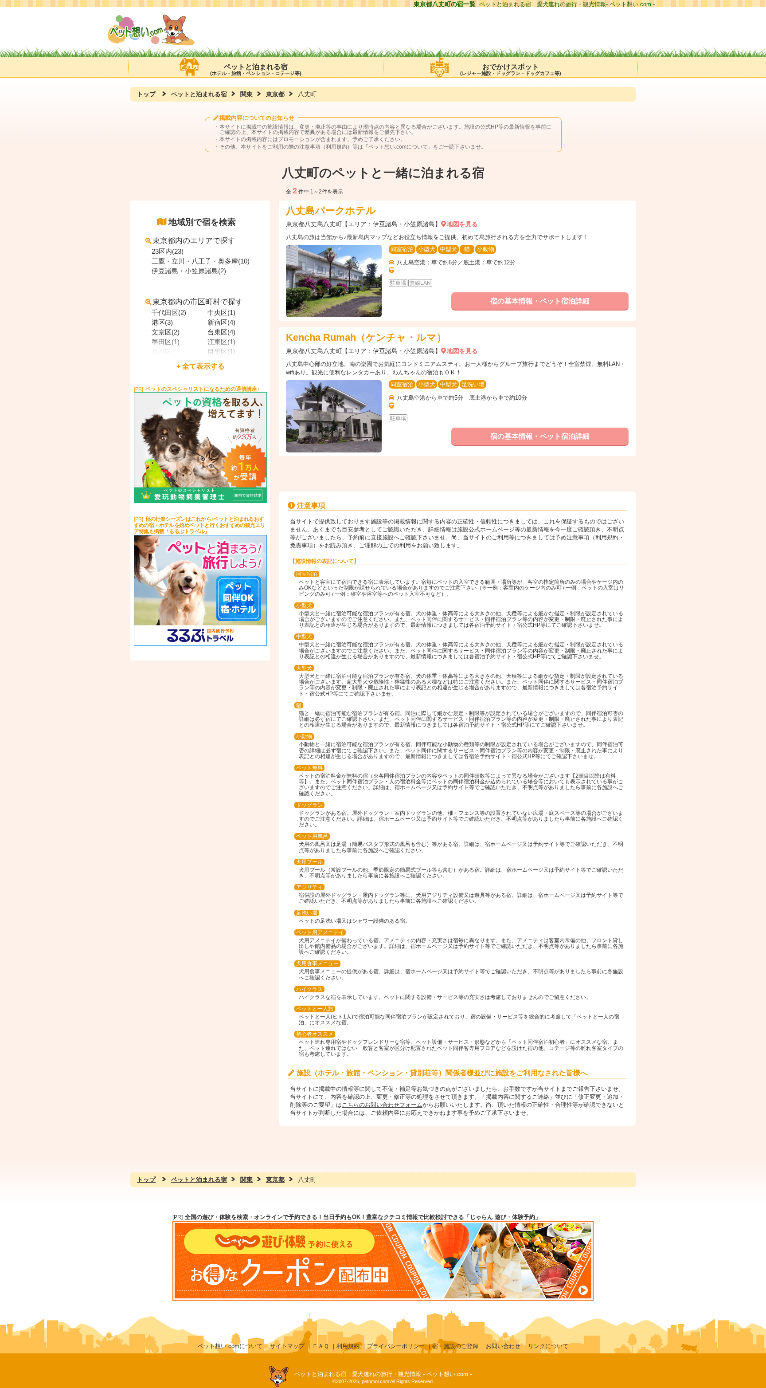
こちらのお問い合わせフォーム (382, 1104)
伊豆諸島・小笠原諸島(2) (189, 271)
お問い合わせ (503, 1346)
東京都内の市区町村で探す (197, 302)
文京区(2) (166, 332)
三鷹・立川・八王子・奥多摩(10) (201, 261)
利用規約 (348, 1346)
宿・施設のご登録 (455, 1346)
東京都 (275, 94)
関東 (246, 94)
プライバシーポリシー (396, 1346)
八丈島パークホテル (331, 210)
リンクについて (548, 1346)
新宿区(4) (221, 322)
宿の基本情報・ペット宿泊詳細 (540, 301)
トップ (146, 94)
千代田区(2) (169, 312)
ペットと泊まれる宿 (255, 69)
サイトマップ (287, 1346)
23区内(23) (168, 251)
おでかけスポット (510, 69)
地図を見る (462, 224)
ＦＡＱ (320, 1346)
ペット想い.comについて (398, 147)
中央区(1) (221, 312)
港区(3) (162, 322)
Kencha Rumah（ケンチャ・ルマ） (366, 337)
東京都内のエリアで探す (193, 240)
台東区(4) (221, 332)
